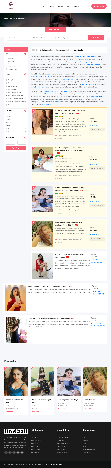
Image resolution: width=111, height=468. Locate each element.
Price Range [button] (10, 137)
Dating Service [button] (12, 80)
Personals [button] (11, 83)
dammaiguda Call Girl (94, 64)
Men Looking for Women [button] (15, 95)
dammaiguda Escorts (69, 79)
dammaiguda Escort (62, 437)
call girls (12, 19)
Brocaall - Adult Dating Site (54, 464)
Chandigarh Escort (62, 453)
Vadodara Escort (62, 449)
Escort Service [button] (12, 105)
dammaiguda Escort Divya (42, 400)
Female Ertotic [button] (12, 86)
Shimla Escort (35, 446)
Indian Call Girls (46, 104)
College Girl (11, 58)
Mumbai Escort (61, 440)
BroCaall (57, 102)
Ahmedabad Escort (62, 443)
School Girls (11, 66)
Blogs (68, 6)
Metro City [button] (9, 128)
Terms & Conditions (89, 449)
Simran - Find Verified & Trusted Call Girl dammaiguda (48, 286)
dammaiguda (21, 19)
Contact (76, 6)
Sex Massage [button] (12, 89)
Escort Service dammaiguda (95, 96)
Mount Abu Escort (36, 449)
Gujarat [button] (8, 125)
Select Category (40, 38)
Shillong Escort (35, 453)
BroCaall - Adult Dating (37, 87)
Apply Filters (16, 148)
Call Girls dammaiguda (82, 62)
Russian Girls (11, 64)
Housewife (11, 61)
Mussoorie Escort (36, 440)
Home (43, 6)
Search (97, 38)
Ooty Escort (34, 437)
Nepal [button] (7, 132)
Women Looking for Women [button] (16, 101)
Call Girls (60, 6)
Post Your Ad (100, 6)
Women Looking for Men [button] (15, 98)
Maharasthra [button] (9, 122)
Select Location (15, 38)
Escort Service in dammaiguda (86, 56)
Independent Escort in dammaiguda (57, 91)
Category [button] (9, 74)
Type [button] (7, 54)
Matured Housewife (13, 69)
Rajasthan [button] (9, 116)
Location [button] (9, 110)
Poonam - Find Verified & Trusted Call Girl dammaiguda (49, 318)
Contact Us (86, 453)
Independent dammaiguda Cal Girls (41, 76)
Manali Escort (34, 443)
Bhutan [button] (8, 119)
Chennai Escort (61, 446)
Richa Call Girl (63, 400)
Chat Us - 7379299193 (97, 129)
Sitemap (85, 443)
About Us (51, 6)
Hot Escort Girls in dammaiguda (90, 84)
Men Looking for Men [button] (14, 92)
